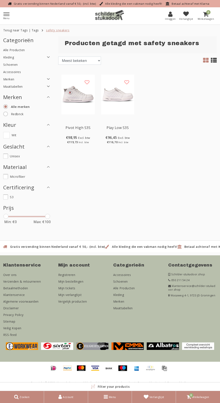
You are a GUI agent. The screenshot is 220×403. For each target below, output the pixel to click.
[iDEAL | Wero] (55, 370)
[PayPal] (69, 370)
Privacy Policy (13, 315)
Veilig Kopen (12, 328)
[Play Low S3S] (117, 94)
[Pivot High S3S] (78, 94)
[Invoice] (165, 370)
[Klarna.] (152, 370)
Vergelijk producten (72, 301)
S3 (12, 197)
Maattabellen (123, 308)
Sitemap (9, 321)
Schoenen (120, 281)
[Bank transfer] (110, 370)
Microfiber (17, 177)
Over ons (10, 275)
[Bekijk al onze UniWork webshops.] (198, 345)
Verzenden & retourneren (22, 281)
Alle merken (20, 107)
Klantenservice (14, 295)
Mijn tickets (66, 288)
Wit (14, 135)
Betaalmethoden (15, 288)
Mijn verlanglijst (70, 295)
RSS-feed (10, 335)
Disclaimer (11, 308)
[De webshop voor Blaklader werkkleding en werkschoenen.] (22, 345)
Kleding (118, 295)
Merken (118, 301)
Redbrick (17, 114)
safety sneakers (57, 30)
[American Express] (138, 370)
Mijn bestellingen (70, 281)
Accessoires (122, 275)
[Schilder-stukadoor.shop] (110, 16)
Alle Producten (124, 288)
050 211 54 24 (179, 280)
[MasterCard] (83, 370)
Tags (35, 30)
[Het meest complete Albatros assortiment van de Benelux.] (163, 345)
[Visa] (97, 370)
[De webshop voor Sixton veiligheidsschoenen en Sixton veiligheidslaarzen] (57, 345)
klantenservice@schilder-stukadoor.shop (191, 287)
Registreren (66, 275)
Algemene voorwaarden (21, 301)
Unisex (15, 156)
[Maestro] (124, 370)
